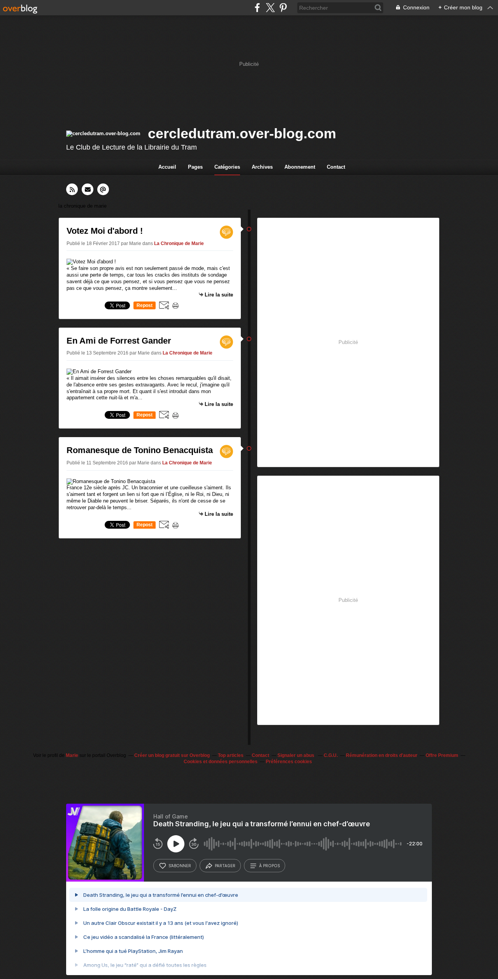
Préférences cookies (289, 761)
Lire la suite (219, 295)
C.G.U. (331, 755)
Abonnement (299, 167)
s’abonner (179, 865)
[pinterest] (283, 7)
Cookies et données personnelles (221, 761)
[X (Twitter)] (270, 7)
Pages (195, 167)
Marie (72, 755)
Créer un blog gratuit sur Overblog (172, 755)
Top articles (231, 755)
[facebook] (257, 7)
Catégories (227, 167)
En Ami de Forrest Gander (119, 341)
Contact (336, 167)
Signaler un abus (296, 755)
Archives (262, 167)
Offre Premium (442, 755)
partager (225, 865)
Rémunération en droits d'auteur (381, 755)
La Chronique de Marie (179, 243)
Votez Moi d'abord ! (105, 231)
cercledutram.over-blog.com (242, 133)
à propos (269, 865)
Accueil (167, 167)
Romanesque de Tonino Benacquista (140, 450)
